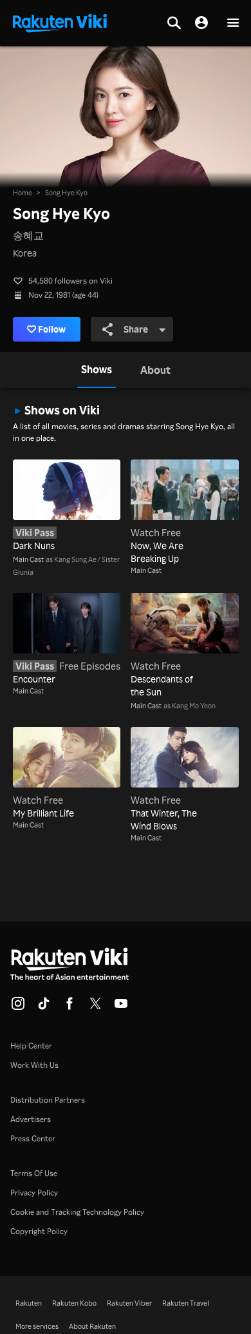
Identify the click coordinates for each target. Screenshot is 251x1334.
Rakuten (28, 1303)
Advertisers (30, 1119)
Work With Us (34, 1065)
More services (37, 1326)
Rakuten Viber (129, 1303)
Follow (52, 329)
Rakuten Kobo (74, 1303)
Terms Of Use (33, 1173)
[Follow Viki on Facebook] (69, 1007)
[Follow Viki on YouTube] (121, 1007)
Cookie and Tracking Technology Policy (77, 1212)
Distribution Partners (47, 1100)
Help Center (31, 1045)
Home (22, 192)
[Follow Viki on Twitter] (95, 1007)
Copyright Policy (39, 1231)
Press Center (32, 1138)
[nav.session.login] (201, 23)
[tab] (96, 370)
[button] (233, 23)
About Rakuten (92, 1326)
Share (136, 329)
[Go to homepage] (60, 22)
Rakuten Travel (185, 1303)
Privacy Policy (34, 1192)
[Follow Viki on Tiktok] (43, 1007)
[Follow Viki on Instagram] (18, 1007)
